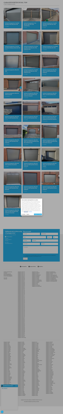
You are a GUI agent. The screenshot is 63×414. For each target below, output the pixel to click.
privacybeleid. (26, 211)
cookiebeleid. (30, 211)
